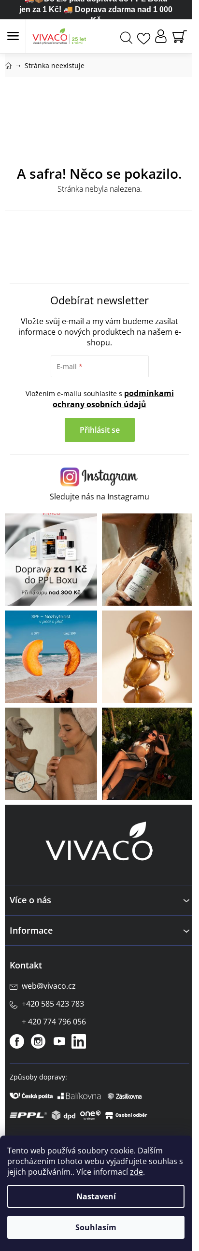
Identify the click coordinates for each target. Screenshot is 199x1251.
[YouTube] (59, 1041)
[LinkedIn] (78, 1041)
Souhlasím (95, 1227)
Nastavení (96, 1196)
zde (136, 1171)
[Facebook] (17, 1041)
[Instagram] (38, 1041)
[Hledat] (126, 36)
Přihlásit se (100, 430)
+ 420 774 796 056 (54, 1021)
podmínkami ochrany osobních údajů (113, 399)
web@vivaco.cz (49, 986)
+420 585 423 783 (53, 1003)
